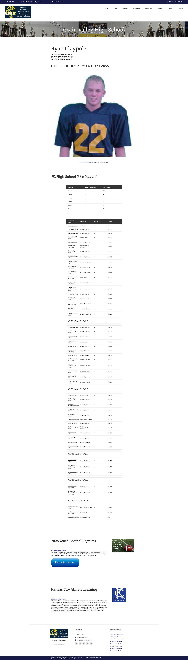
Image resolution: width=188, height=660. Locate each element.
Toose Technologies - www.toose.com (70, 658)
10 (94, 262)
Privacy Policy (97, 657)
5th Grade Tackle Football (116, 643)
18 (94, 246)
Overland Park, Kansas (85, 309)
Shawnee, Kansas (84, 289)
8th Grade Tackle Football (116, 650)
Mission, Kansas (84, 342)
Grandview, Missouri (85, 433)
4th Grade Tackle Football (116, 641)
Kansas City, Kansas (85, 355)
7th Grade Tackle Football (116, 648)
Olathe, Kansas (83, 277)
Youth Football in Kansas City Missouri (32, 1)
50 (94, 229)
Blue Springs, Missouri (85, 267)
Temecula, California (85, 298)
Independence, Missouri (86, 419)
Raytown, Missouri (84, 346)
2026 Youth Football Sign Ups (176, 1)
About (115, 8)
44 (94, 327)
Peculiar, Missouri (84, 294)
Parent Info (148, 8)
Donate (171, 8)
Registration (136, 8)
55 (94, 226)
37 (94, 233)
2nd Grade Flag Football (115, 636)
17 (94, 251)
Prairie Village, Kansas (85, 303)
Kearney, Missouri (84, 395)
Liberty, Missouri (84, 226)
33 (94, 242)
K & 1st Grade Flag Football (116, 634)
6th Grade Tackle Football (116, 646)
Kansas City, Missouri (85, 229)
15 (94, 257)
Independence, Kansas (85, 351)
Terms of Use (88, 657)
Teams (124, 8)
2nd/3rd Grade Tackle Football (117, 639)
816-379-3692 (10, 1)
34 (94, 237)
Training (160, 8)
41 (94, 331)
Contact (181, 8)
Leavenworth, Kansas (85, 371)
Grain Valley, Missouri (85, 377)
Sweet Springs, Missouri (86, 507)
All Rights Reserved (80, 657)
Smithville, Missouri (84, 415)
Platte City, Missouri (85, 337)
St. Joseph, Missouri (85, 382)
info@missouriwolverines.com (57, 1)
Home (107, 8)
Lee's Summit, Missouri (85, 262)
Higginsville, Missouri (85, 486)
